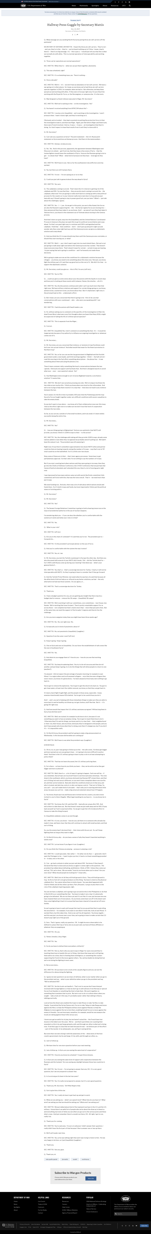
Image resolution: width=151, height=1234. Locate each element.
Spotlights (95, 5)
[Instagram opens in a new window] (122, 2)
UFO (124, 5)
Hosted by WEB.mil (75, 1232)
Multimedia (84, 5)
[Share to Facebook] (72, 35)
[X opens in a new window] (115, 2)
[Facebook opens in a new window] (119, 2)
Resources (114, 5)
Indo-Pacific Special (51, 1159)
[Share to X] (75, 35)
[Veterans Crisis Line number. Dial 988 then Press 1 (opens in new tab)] (8, 1226)
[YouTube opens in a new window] (129, 2)
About (105, 5)
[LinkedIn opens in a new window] (126, 2)
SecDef (75, 1159)
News (74, 5)
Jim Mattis (65, 1159)
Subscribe (91, 1178)
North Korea (85, 1159)
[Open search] (129, 5)
